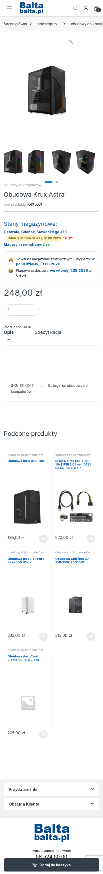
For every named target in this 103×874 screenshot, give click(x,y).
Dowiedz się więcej (40, 539)
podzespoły (47, 24)
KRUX (26, 327)
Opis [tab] (9, 332)
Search (75, 8)
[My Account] (86, 8)
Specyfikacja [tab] (48, 332)
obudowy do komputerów (22, 185)
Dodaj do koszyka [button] (41, 637)
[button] (71, 42)
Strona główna (15, 24)
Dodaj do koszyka (55, 865)
